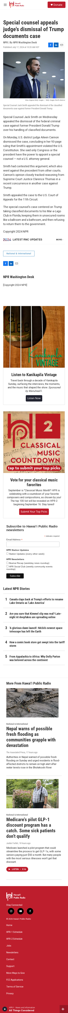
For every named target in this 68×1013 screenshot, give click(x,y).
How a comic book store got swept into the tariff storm (37, 644)
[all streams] (64, 1009)
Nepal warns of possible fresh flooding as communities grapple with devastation (31, 737)
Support (10, 966)
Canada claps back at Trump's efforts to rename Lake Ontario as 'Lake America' (36, 601)
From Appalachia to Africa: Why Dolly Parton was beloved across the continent (34, 658)
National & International (18, 253)
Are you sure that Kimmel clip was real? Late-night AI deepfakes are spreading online (35, 615)
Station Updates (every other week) (26, 554)
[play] (5, 1009)
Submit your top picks (34, 511)
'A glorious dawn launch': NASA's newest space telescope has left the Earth (35, 629)
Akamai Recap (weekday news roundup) (28, 563)
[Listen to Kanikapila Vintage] (34, 337)
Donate (57, 4)
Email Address (14, 539)
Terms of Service (14, 987)
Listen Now (34, 398)
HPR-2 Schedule (14, 939)
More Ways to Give (15, 973)
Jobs (8, 946)
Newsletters (12, 952)
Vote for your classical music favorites (34, 482)
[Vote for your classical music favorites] (34, 442)
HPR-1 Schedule (14, 932)
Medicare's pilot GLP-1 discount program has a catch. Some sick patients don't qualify (31, 828)
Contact (10, 959)
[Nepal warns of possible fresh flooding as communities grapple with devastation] (32, 702)
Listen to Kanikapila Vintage (34, 374)
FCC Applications (14, 980)
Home (9, 925)
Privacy (10, 993)
